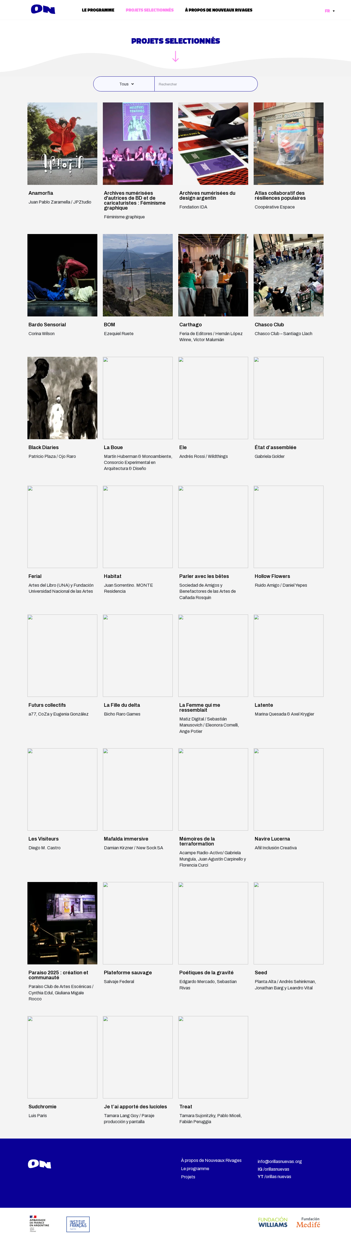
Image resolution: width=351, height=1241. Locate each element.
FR (328, 10)
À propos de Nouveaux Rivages (218, 10)
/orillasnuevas (273, 1169)
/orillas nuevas (274, 1176)
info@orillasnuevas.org (280, 1161)
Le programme (98, 10)
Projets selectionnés (150, 10)
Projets (188, 1177)
